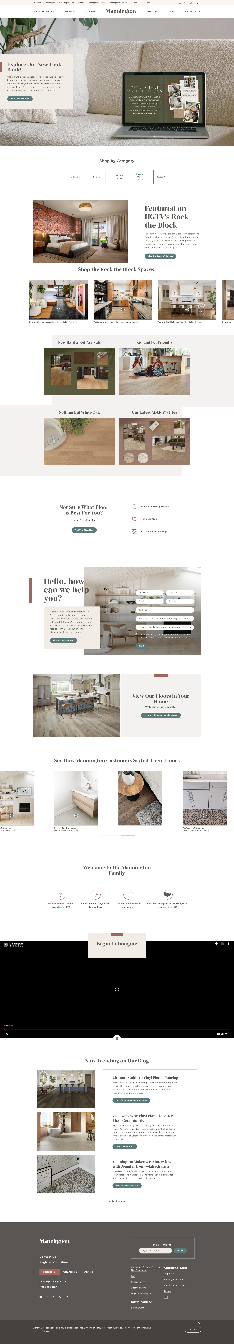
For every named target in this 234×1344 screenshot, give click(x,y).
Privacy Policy (138, 1282)
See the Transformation (127, 1185)
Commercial (70, 1272)
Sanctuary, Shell (126, 322)
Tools (171, 11)
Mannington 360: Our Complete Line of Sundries (65, 3)
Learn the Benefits (125, 1146)
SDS (166, 1297)
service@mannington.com (53, 1281)
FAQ (133, 1276)
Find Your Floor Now (84, 530)
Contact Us (47, 1256)
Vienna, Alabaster (123, 830)
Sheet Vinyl (152, 11)
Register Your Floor (53, 1262)
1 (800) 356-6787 (48, 1287)
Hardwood (70, 11)
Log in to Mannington (141, 1294)
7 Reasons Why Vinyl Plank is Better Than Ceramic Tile (142, 1118)
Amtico (137, 3)
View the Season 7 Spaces (160, 256)
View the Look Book (20, 98)
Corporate (37, 3)
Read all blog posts (117, 1201)
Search (180, 1251)
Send (141, 646)
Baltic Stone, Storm (62, 322)
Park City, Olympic (191, 322)
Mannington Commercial (119, 3)
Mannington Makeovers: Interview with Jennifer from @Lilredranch (141, 1164)
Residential (49, 1272)
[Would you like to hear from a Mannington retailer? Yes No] (165, 618)
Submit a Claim (138, 1288)
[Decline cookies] (199, 1322)
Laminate (90, 11)
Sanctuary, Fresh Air (60, 830)
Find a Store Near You (63, 640)
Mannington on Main (96, 3)
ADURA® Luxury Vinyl (44, 11)
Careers (147, 3)
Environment (137, 1308)
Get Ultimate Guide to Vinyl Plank (131, 1100)
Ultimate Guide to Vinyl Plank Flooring (145, 1077)
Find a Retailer (192, 11)
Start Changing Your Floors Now (162, 715)
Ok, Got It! (193, 1329)
